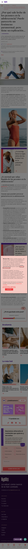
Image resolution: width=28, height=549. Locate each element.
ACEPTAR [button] (9, 289)
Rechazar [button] (13, 287)
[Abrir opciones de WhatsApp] (25, 539)
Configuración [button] (6, 287)
